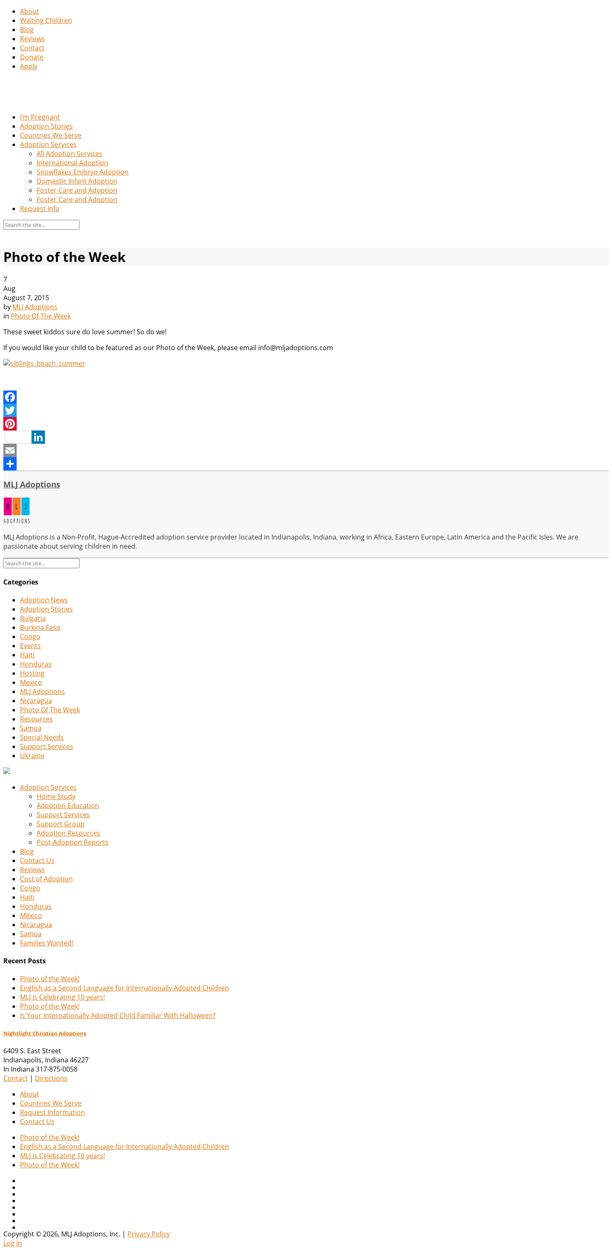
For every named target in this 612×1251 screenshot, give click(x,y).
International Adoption (72, 162)
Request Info (40, 208)
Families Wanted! (46, 943)
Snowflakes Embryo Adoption (83, 172)
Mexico (31, 682)
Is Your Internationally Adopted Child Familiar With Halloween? (118, 1015)
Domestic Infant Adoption (77, 181)
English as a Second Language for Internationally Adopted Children (124, 987)
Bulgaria (33, 618)
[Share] (306, 463)
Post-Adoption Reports (73, 842)
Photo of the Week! (50, 978)
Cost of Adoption (46, 878)
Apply (28, 66)
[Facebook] (306, 397)
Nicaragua (36, 700)
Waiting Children (46, 20)
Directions (51, 1078)
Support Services (46, 746)
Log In (12, 1243)
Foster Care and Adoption (77, 190)
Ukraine (32, 755)
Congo (30, 636)
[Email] (306, 450)
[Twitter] (306, 410)
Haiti (27, 654)
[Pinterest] (306, 423)
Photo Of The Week (41, 316)
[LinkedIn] (306, 437)
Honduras (36, 664)
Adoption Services (48, 144)
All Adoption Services (69, 153)
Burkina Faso (40, 627)
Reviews (32, 38)
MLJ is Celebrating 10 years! (62, 997)
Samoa (31, 728)
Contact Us (37, 860)
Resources (36, 719)
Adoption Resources (68, 833)
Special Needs (42, 737)
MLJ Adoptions (34, 306)
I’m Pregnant (40, 117)
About (29, 11)
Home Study (56, 796)
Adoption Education (68, 805)
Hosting (32, 673)
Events (30, 645)
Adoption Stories (46, 126)
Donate (31, 57)
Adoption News (44, 599)
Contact (32, 47)
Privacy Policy (148, 1234)
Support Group (61, 823)
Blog (27, 29)
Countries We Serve (51, 135)
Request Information (52, 1112)
